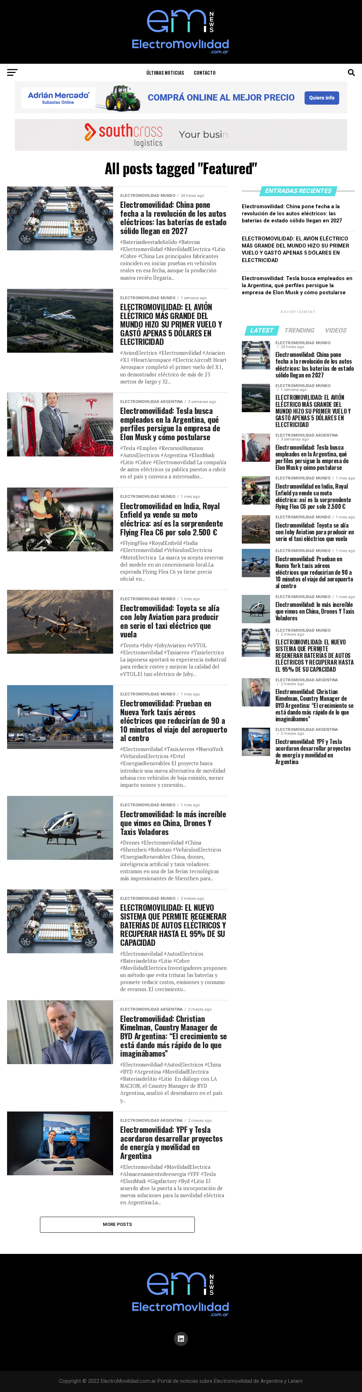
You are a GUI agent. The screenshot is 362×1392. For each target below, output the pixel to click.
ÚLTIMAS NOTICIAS (165, 72)
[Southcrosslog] (181, 135)
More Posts (117, 1224)
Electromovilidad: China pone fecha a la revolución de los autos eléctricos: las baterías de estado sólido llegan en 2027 (292, 214)
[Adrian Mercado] (181, 97)
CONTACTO (205, 72)
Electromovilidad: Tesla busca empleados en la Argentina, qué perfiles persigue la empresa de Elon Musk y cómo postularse (297, 285)
